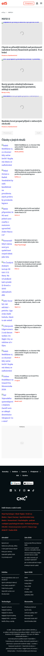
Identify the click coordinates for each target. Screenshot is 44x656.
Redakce (15, 472)
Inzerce (24, 472)
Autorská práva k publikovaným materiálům (21, 639)
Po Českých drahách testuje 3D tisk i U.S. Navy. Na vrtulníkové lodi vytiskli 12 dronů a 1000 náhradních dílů (28, 264)
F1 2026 (26, 589)
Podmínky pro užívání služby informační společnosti (21, 641)
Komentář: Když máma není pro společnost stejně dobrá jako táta (26, 241)
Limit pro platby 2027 (30, 613)
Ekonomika (28, 602)
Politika (4, 572)
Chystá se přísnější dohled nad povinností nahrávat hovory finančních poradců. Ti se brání (22, 50)
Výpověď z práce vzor (8, 591)
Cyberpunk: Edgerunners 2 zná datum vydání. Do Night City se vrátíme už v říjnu (28, 327)
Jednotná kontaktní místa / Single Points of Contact (21, 648)
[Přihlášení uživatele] (37, 3)
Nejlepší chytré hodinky (9, 615)
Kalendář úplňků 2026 (8, 554)
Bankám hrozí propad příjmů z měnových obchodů (22, 122)
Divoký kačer (5, 594)
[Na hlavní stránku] (4, 3)
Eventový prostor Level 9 (18, 527)
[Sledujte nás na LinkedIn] (10, 490)
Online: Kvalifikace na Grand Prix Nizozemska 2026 (27, 377)
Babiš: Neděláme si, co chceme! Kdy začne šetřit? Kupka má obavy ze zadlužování (27, 147)
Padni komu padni (7, 588)
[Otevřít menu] (41, 3)
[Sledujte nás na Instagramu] (24, 490)
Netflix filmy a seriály (8, 621)
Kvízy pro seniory (7, 551)
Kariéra (25, 475)
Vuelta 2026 (13, 530)
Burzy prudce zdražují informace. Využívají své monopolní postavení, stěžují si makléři (19, 87)
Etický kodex (11, 651)
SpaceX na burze (7, 607)
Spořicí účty (28, 610)
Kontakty (5, 472)
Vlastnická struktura (28, 646)
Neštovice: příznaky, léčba (9, 546)
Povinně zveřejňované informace (27, 651)
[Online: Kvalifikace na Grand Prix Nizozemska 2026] (7, 383)
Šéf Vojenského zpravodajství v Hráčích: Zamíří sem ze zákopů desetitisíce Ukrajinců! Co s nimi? (27, 397)
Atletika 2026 (28, 592)
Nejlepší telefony (7, 610)
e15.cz (3, 12)
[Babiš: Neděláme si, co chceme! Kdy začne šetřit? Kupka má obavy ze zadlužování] (7, 155)
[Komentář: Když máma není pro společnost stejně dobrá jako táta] (7, 249)
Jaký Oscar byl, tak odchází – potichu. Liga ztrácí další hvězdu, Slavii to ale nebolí (28, 302)
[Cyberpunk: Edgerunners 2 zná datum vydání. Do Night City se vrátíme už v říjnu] (7, 335)
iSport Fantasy (13, 517)
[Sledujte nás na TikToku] (33, 490)
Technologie (6, 602)
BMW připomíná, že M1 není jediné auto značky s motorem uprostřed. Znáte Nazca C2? (27, 210)
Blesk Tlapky (19, 514)
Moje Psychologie (8, 514)
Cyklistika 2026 (28, 595)
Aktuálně (5, 538)
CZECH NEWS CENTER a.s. (29, 630)
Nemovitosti (12, 520)
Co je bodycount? (7, 557)
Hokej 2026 (27, 583)
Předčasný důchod (30, 607)
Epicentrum (5, 543)
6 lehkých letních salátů (31, 565)
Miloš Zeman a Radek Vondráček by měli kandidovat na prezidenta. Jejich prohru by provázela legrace (28, 172)
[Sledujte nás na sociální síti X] (15, 490)
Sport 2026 (28, 572)
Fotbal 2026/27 (28, 580)
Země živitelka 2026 (30, 621)
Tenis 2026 (27, 586)
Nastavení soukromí (14, 646)
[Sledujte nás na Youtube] (28, 490)
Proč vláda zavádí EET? (8, 585)
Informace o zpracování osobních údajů (18, 644)
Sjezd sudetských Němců (9, 582)
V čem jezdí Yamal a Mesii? (9, 549)
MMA (26, 578)
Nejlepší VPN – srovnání (9, 618)
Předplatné (34, 472)
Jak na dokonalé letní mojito (32, 562)
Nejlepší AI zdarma (7, 613)
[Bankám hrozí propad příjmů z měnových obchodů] (22, 107)
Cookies (34, 644)
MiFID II (10, 12)
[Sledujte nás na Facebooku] (19, 490)
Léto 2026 (28, 538)
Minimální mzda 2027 (30, 618)
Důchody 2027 (28, 615)
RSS (17, 475)
